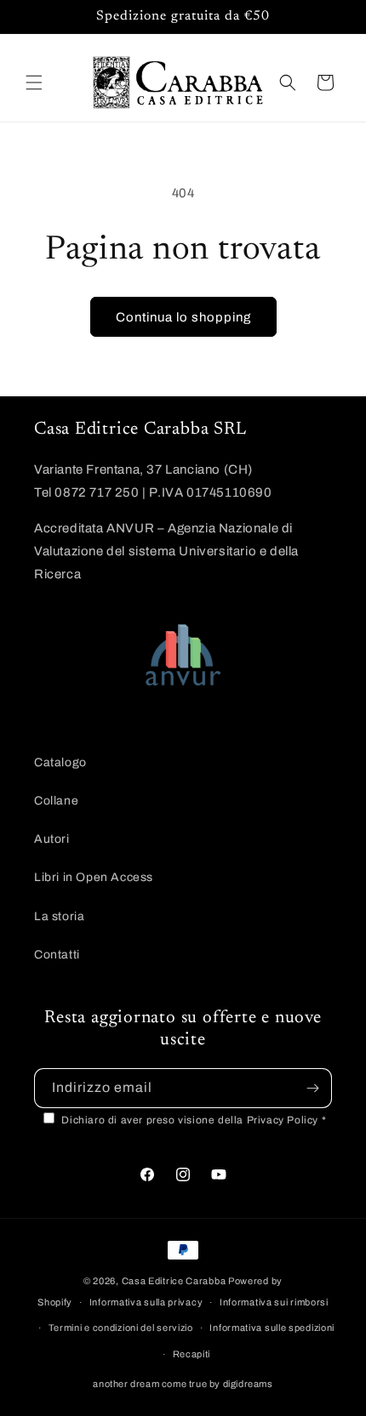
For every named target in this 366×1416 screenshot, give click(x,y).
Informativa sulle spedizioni (272, 1327)
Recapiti (192, 1354)
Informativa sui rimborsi (274, 1302)
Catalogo (60, 762)
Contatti (57, 954)
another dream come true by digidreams (182, 1384)
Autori (52, 839)
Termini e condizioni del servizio (121, 1327)
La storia (59, 916)
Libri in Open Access (93, 877)
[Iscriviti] (312, 1088)
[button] (34, 82)
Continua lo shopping (183, 317)
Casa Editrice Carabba (174, 1281)
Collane (56, 800)
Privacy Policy (284, 1120)
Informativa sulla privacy (146, 1302)
